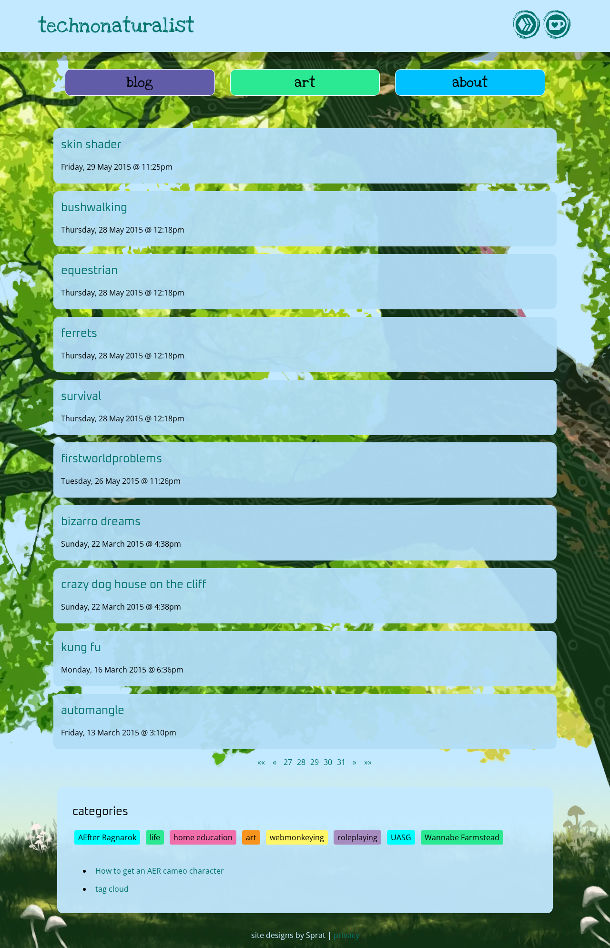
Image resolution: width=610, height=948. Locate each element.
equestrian (89, 270)
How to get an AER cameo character (159, 870)
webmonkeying (297, 837)
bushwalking (94, 208)
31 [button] (341, 762)
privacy (346, 935)
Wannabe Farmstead (462, 837)
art (305, 82)
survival (81, 396)
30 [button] (328, 762)
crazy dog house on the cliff (133, 585)
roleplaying (357, 837)
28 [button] (301, 762)
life (155, 837)
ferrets (79, 333)
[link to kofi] (556, 26)
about (470, 82)
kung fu (81, 647)
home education (203, 837)
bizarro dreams (101, 522)
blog (140, 82)
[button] (261, 762)
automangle (92, 710)
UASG (401, 837)
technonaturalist (116, 26)
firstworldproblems (111, 459)
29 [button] (314, 762)
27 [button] (288, 762)
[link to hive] (526, 26)
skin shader (91, 145)
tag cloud (112, 888)
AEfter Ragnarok (107, 837)
